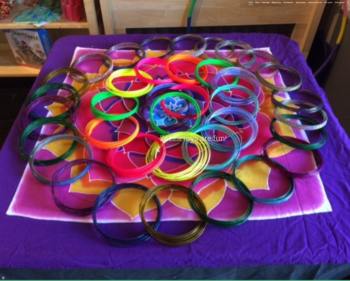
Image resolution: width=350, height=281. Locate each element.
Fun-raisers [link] (328, 2)
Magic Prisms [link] (276, 2)
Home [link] (251, 2)
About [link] (257, 2)
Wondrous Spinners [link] (315, 2)
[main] (184, 138)
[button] (348, 2)
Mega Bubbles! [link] (301, 2)
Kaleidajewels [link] (288, 2)
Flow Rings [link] (265, 2)
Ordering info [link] (340, 2)
